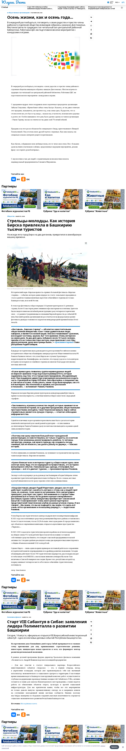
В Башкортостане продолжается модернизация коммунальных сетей (101, 7)
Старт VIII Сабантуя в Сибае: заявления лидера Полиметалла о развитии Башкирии (39, 7)
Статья (4, 7)
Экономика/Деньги (14, 617)
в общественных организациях (18, 13)
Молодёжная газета (29, 703)
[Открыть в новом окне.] (15, 179)
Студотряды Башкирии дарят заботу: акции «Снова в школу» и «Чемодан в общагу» (71, 7)
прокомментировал (64, 342)
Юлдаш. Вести (13, 2)
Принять (114, 747)
